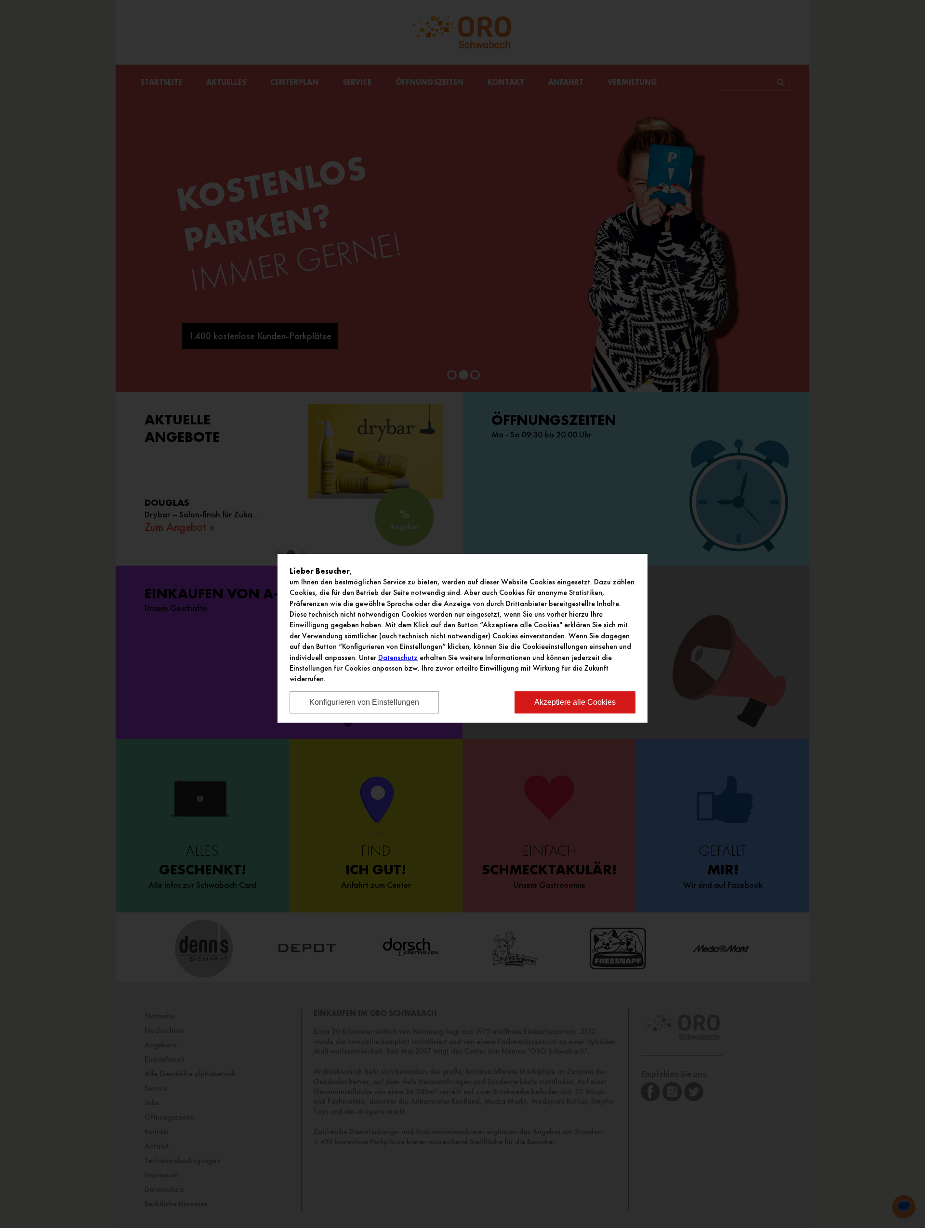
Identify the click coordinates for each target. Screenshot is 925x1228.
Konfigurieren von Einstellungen (364, 702)
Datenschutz (398, 657)
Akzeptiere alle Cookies (575, 702)
